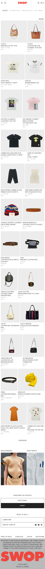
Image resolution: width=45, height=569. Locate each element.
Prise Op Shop (6, 536)
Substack (19, 536)
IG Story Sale (14, 10)
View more (22, 440)
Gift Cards (38, 10)
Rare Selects (27, 10)
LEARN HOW (7, 520)
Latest (5, 10)
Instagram (40, 536)
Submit (22, 505)
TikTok (29, 536)
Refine (41, 19)
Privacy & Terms (22, 567)
